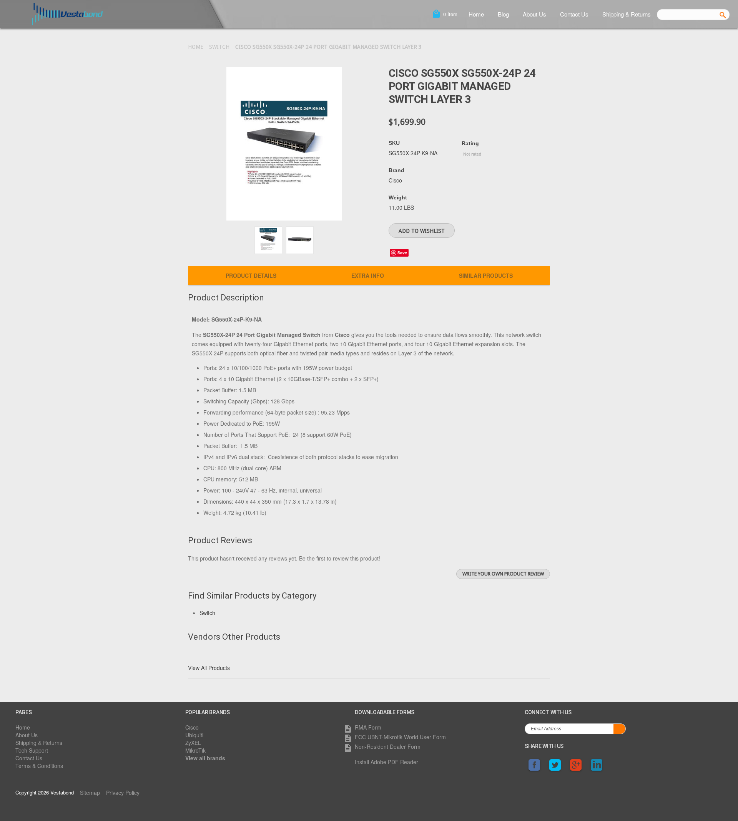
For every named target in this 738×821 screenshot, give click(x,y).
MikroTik (195, 750)
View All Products (209, 668)
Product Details (251, 275)
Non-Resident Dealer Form (388, 746)
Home (476, 14)
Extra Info (367, 275)
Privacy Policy (123, 792)
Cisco (192, 727)
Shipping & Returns (626, 14)
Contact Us (574, 14)
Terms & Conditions (39, 766)
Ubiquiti (194, 735)
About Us (534, 14)
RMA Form (368, 727)
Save (402, 252)
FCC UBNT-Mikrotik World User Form (400, 737)
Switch (219, 47)
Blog (503, 14)
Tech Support (31, 750)
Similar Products (486, 275)
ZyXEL (193, 742)
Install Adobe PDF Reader (386, 762)
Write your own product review (503, 574)
